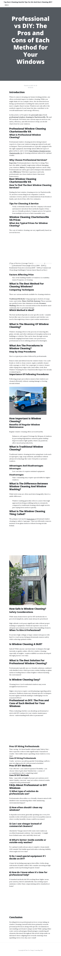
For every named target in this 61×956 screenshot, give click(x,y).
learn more (31, 519)
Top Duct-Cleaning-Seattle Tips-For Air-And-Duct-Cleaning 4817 (28, 2)
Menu (6, 5)
